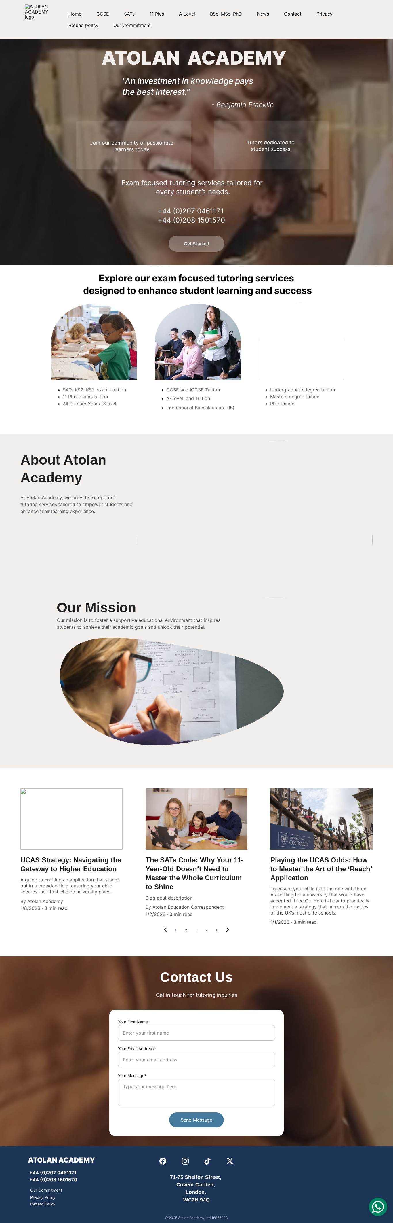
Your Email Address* (137, 1048)
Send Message (196, 1120)
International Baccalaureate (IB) (200, 407)
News (263, 14)
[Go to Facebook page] (162, 1161)
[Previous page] (165, 930)
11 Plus (157, 14)
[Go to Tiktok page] (207, 1161)
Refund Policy (42, 1204)
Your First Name (133, 1021)
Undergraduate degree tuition (302, 390)
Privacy (324, 14)
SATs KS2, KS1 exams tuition (94, 390)
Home (74, 14)
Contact (293, 14)
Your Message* (132, 1075)
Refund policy (83, 25)
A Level (187, 14)
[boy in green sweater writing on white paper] (94, 342)
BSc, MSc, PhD (226, 14)
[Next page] (227, 930)
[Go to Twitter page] (229, 1161)
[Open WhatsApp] (378, 1207)
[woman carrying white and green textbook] (198, 342)
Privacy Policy (42, 1197)
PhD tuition (283, 403)
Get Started (196, 244)
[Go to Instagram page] (185, 1161)
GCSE (102, 14)
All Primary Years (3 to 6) (90, 403)
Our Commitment (132, 25)
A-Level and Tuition (188, 398)
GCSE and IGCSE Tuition (193, 390)
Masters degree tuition (294, 397)
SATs (129, 14)
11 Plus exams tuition (85, 397)
